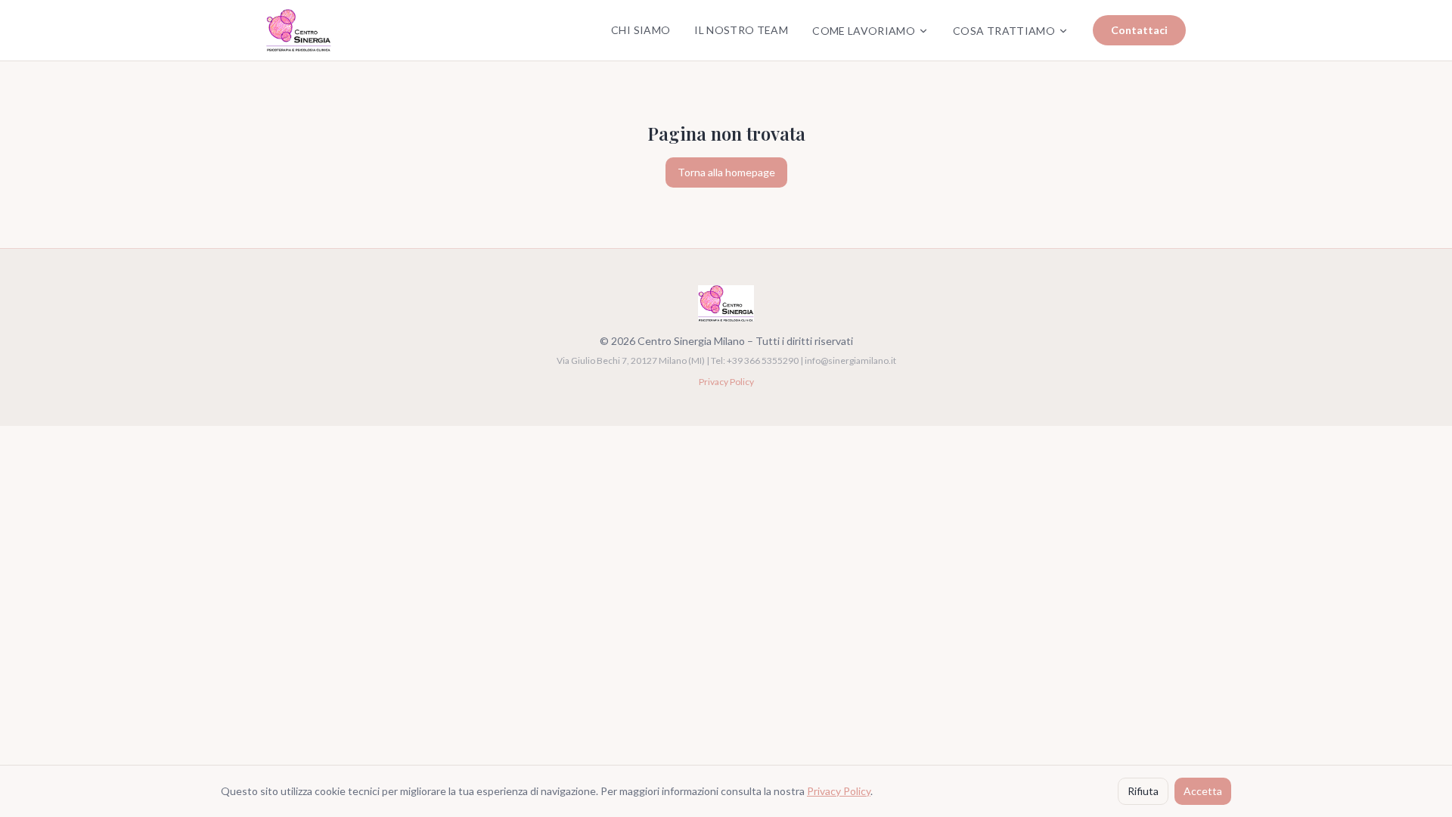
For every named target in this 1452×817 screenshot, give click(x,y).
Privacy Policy (726, 381)
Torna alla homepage (726, 172)
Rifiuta (1143, 790)
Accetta (1203, 790)
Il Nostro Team (741, 29)
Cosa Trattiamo (1004, 30)
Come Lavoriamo (863, 30)
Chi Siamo (640, 29)
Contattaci (1139, 29)
